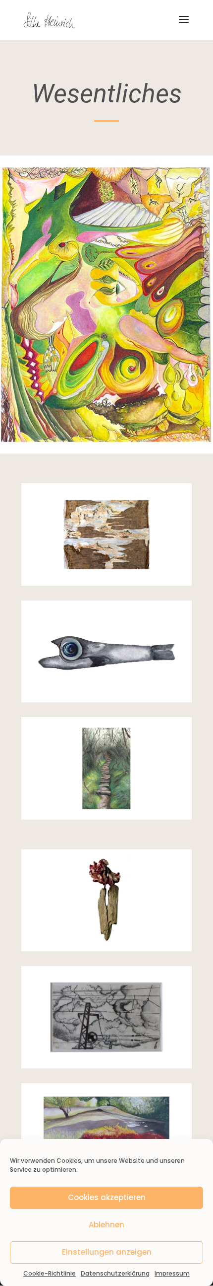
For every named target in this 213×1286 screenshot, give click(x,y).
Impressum (172, 1273)
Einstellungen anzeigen (107, 1252)
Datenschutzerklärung (115, 1273)
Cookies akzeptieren (107, 1197)
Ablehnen (106, 1224)
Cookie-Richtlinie (49, 1273)
